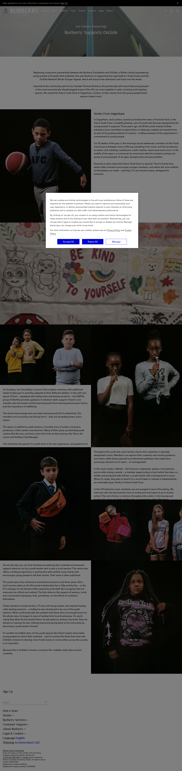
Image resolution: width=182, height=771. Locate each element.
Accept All (68, 241)
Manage (116, 241)
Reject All (93, 241)
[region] (92, 220)
